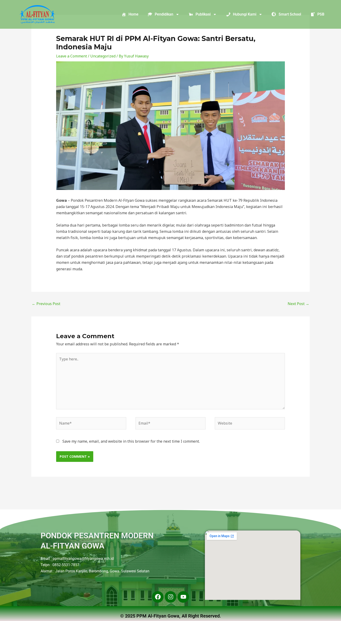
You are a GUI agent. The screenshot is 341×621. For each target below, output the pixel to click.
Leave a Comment (71, 56)
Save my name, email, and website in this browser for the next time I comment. (131, 441)
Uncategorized (103, 56)
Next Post (298, 303)
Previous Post (46, 303)
